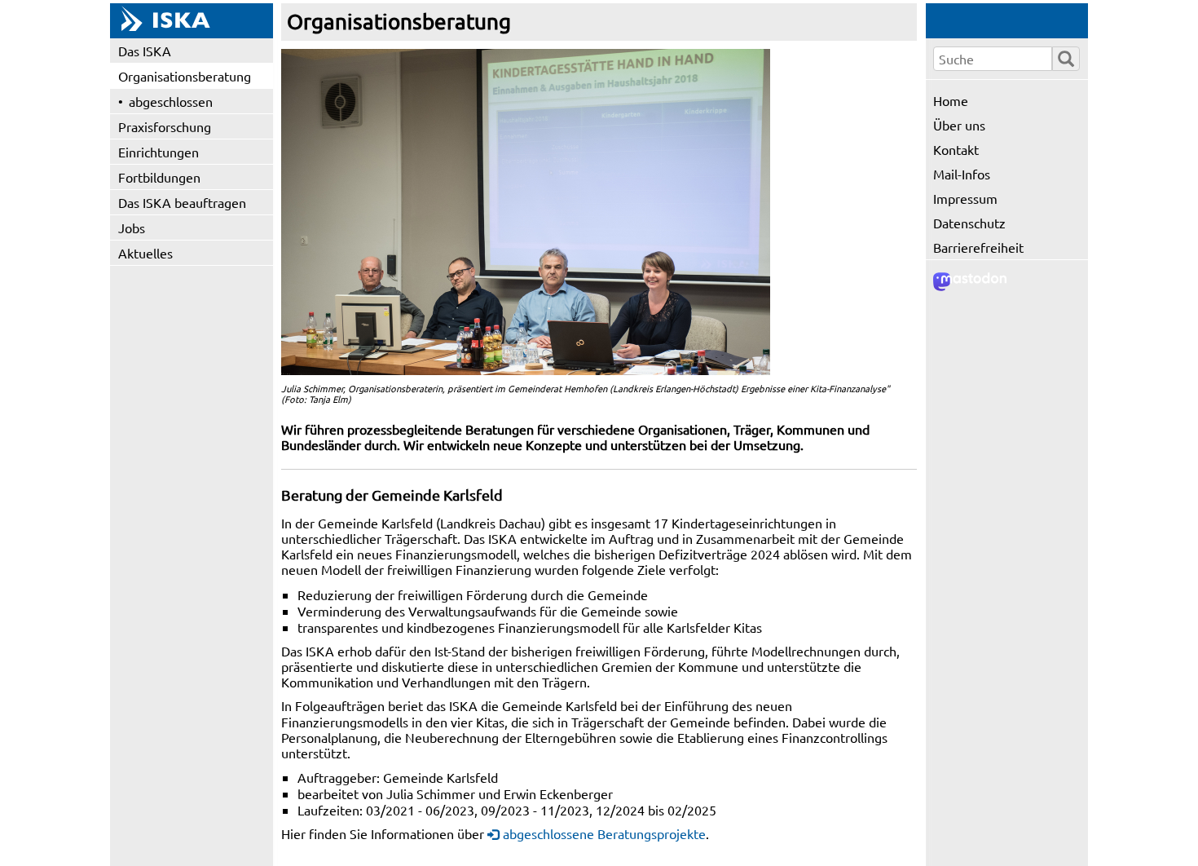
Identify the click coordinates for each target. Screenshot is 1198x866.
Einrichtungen (158, 152)
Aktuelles (145, 253)
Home (950, 100)
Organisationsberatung (184, 76)
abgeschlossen (171, 101)
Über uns (959, 125)
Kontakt (956, 149)
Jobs (131, 227)
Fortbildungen (159, 177)
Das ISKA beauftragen (182, 202)
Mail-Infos (961, 174)
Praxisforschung (164, 126)
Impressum (965, 198)
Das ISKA (144, 50)
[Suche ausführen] (1066, 58)
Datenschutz (969, 222)
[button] (525, 212)
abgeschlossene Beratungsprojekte (604, 833)
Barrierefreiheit (978, 247)
